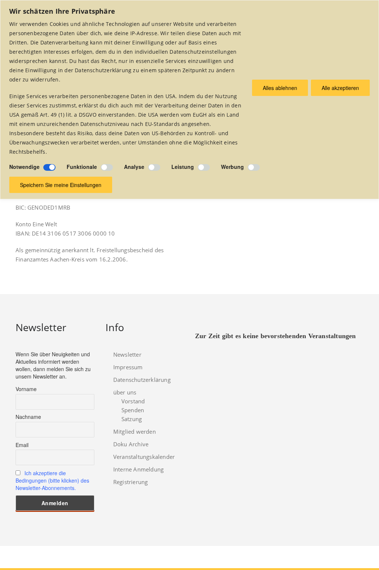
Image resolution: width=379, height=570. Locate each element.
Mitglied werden (134, 431)
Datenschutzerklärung (142, 379)
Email (22, 445)
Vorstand (133, 401)
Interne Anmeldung (138, 469)
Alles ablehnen (280, 87)
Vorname (26, 389)
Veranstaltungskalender (144, 456)
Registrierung (130, 482)
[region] (189, 99)
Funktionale (82, 166)
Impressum (128, 367)
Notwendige (24, 166)
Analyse (134, 166)
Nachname (28, 416)
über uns (125, 392)
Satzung (131, 419)
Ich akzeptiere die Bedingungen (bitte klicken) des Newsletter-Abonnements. (52, 480)
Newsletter (127, 354)
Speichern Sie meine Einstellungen (60, 185)
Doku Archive (130, 444)
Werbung (232, 166)
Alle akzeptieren (340, 87)
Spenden (132, 410)
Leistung (182, 166)
